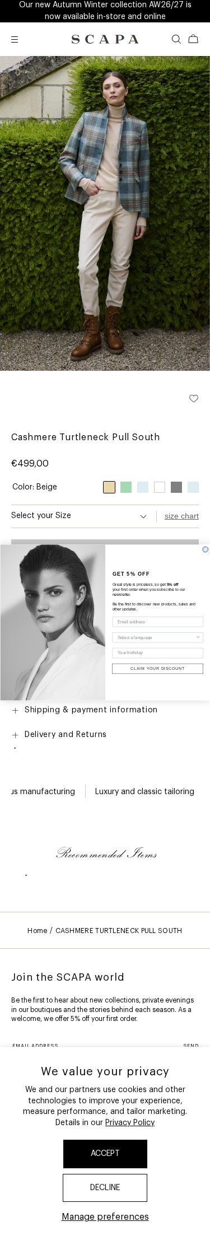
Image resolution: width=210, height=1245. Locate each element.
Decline (105, 1188)
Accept (105, 1154)
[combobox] (155, 637)
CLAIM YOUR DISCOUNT (157, 668)
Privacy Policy (130, 1123)
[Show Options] (198, 637)
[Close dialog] (205, 549)
